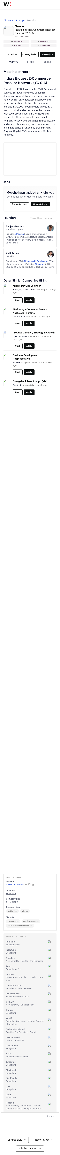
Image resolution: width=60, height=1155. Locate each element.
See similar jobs (19, 204)
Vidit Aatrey (12, 253)
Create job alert (30, 55)
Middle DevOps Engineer (27, 286)
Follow (13, 55)
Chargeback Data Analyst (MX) (30, 381)
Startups (20, 20)
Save (17, 300)
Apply (29, 300)
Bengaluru (11, 894)
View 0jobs (47, 55)
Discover (8, 20)
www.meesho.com (15, 884)
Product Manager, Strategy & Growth (34, 333)
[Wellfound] (7, 4)
